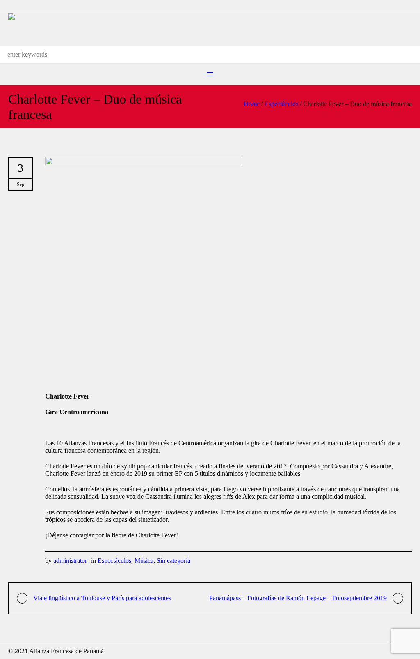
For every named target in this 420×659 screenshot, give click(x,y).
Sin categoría (173, 560)
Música (144, 560)
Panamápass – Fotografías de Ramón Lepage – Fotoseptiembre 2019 (298, 597)
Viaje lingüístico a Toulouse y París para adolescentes (102, 597)
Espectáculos (281, 103)
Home (252, 103)
